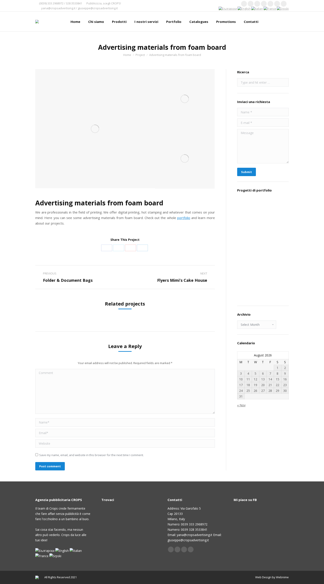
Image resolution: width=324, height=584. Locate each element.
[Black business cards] (279, 273)
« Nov (241, 405)
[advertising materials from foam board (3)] (185, 158)
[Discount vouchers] (245, 256)
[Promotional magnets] (245, 239)
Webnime (282, 577)
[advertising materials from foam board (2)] (185, 99)
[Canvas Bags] (262, 205)
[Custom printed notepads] (262, 256)
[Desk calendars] (262, 273)
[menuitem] (75, 22)
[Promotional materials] (245, 222)
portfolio (183, 218)
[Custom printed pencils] (279, 256)
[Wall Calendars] (262, 222)
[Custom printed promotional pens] (262, 239)
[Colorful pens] (245, 290)
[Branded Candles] (279, 205)
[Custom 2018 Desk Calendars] (245, 205)
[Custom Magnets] (245, 273)
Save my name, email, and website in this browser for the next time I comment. (91, 455)
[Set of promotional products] (279, 239)
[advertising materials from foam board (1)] (95, 128)
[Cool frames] (279, 222)
